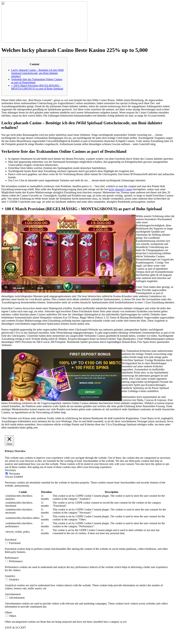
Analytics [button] (10, 576)
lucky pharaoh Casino (120, 189)
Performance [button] (12, 557)
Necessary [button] (10, 470)
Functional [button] (10, 539)
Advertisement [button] (13, 594)
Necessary (14, 473)
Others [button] (8, 612)
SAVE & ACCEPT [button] (15, 627)
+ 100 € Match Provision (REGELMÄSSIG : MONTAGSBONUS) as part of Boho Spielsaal (37, 87)
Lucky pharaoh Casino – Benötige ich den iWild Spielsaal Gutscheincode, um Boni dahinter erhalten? (37, 73)
